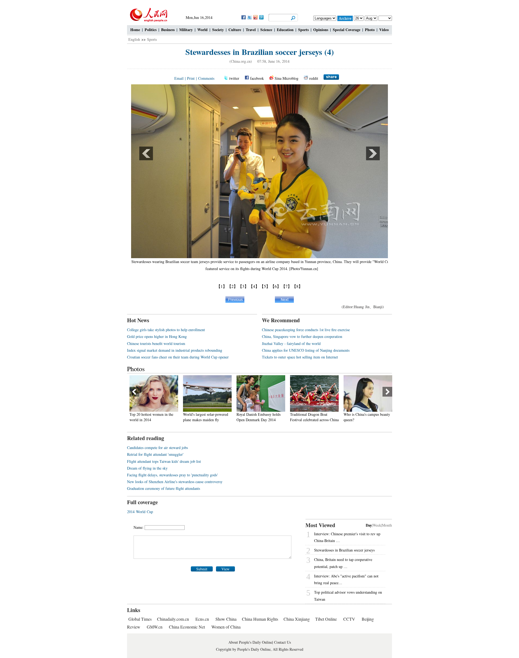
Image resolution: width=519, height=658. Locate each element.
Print (191, 78)
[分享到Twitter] (249, 17)
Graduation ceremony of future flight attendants (163, 488)
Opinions (320, 29)
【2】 (232, 286)
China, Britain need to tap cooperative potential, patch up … (343, 563)
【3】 (243, 286)
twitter (234, 78)
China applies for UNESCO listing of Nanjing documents (306, 350)
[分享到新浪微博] (255, 17)
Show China (226, 619)
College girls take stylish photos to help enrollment (166, 329)
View (225, 568)
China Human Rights (260, 619)
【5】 (265, 286)
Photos (136, 368)
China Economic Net (187, 627)
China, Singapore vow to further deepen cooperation (302, 336)
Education (285, 29)
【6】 (275, 286)
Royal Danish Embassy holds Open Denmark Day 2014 (205, 417)
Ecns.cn (202, 619)
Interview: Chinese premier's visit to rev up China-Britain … (347, 537)
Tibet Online (326, 619)
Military (186, 29)
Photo (370, 29)
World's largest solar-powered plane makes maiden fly (152, 417)
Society (218, 29)
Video (384, 29)
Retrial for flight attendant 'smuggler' (155, 454)
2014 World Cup (140, 511)
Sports (303, 29)
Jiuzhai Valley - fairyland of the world (291, 343)
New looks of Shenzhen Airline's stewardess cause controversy (174, 481)
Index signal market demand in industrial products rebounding (174, 350)
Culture (234, 29)
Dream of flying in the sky (147, 468)
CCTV (349, 619)
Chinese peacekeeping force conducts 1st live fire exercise (306, 329)
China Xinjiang (297, 619)
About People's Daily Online (250, 642)
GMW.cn (155, 627)
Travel (251, 29)
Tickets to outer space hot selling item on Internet (300, 357)
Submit (201, 568)
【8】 (297, 286)
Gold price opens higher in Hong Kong (157, 336)
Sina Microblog (286, 78)
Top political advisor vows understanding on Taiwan (348, 595)
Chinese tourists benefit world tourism (156, 343)
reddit (313, 78)
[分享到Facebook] (243, 17)
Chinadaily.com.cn (173, 619)
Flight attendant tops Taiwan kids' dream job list (164, 461)
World (202, 29)
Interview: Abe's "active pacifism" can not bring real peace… (346, 579)
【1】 (221, 286)
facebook (257, 78)
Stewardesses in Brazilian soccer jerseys (344, 550)
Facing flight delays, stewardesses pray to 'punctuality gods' (172, 474)
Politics (151, 29)
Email (179, 78)
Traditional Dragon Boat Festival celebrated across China (261, 417)
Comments (206, 78)
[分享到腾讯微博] (261, 17)
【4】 (254, 286)
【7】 (286, 286)
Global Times (140, 619)
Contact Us (282, 642)
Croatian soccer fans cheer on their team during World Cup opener (178, 357)
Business (168, 29)
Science (266, 29)
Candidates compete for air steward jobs (157, 447)
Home (135, 29)
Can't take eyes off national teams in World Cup (364, 417)
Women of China (226, 627)
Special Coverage (346, 29)
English (134, 39)
